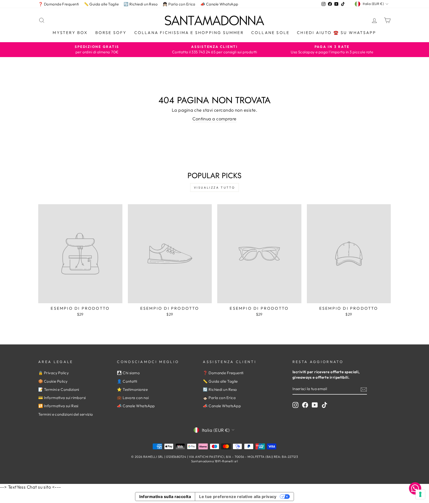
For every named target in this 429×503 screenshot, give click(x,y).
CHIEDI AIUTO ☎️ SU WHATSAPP (336, 32)
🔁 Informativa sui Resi (58, 405)
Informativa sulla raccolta (165, 496)
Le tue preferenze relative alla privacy (238, 496)
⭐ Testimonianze (132, 389)
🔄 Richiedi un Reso (141, 4)
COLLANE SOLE (270, 32)
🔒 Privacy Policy (53, 372)
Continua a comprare (214, 119)
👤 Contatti (127, 381)
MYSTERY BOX (70, 32)
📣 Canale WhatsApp (219, 4)
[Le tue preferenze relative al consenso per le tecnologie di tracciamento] (420, 494)
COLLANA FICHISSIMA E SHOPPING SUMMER (189, 32)
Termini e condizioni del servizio (65, 414)
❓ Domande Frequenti (58, 4)
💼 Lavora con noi (133, 397)
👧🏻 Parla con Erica (179, 4)
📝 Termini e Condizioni (58, 389)
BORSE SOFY (111, 32)
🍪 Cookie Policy (53, 381)
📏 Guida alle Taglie (101, 4)
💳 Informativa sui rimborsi (62, 397)
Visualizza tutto (214, 187)
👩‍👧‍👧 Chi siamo (128, 372)
